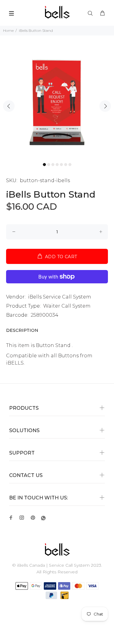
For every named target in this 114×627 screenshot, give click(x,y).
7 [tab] (69, 164)
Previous (9, 106)
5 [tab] (61, 164)
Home (8, 30)
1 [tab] (44, 164)
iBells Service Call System (59, 297)
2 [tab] (48, 164)
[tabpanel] (57, 102)
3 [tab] (52, 164)
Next (105, 106)
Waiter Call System (67, 306)
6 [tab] (65, 164)
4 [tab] (57, 164)
